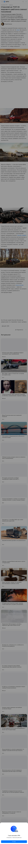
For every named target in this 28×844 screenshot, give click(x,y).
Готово (14, 841)
